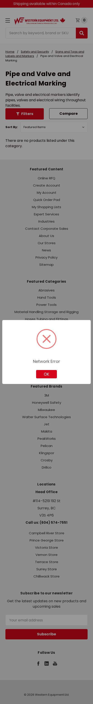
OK (46, 374)
